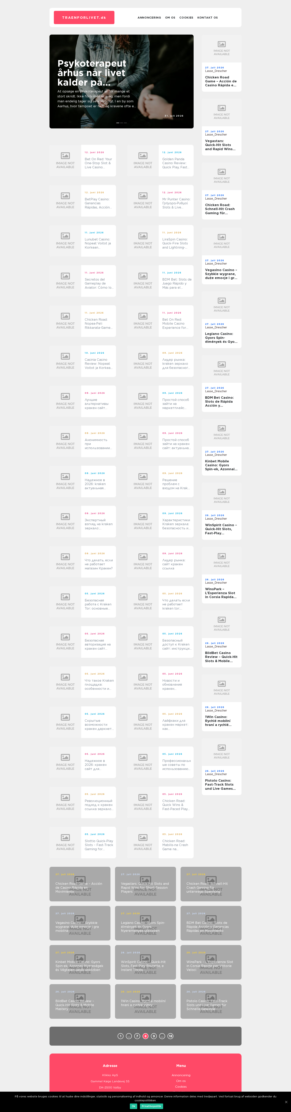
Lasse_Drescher (216, 71)
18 (170, 1036)
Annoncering (149, 17)
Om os (170, 17)
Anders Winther (173, 119)
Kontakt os (207, 17)
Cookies (186, 17)
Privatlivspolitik (151, 1106)
